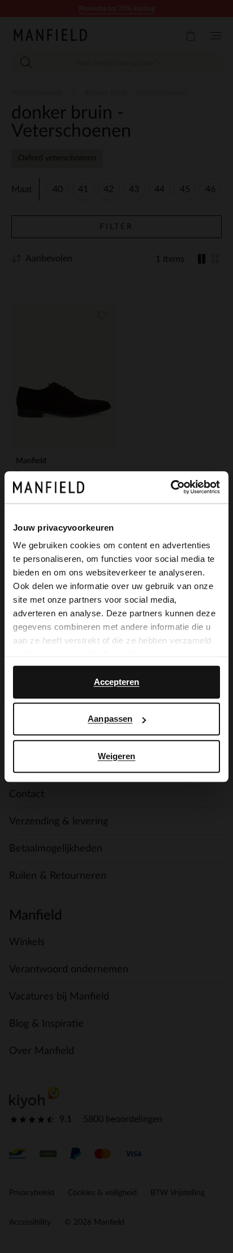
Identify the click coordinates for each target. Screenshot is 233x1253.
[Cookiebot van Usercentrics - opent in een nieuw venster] (170, 487)
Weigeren (117, 756)
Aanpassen (110, 718)
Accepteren (117, 682)
